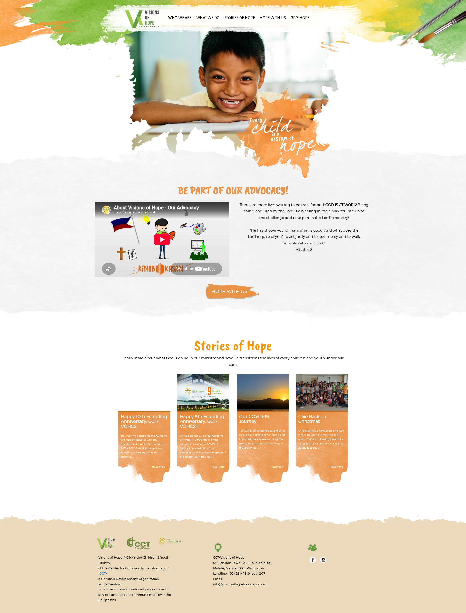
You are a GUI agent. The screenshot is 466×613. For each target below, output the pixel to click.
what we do (208, 18)
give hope (300, 18)
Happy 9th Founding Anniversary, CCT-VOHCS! (202, 421)
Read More (158, 466)
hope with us (273, 18)
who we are (179, 18)
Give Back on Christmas (312, 419)
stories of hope (240, 18)
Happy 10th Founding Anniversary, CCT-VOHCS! (144, 421)
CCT (103, 573)
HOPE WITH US (229, 291)
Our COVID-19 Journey (254, 419)
